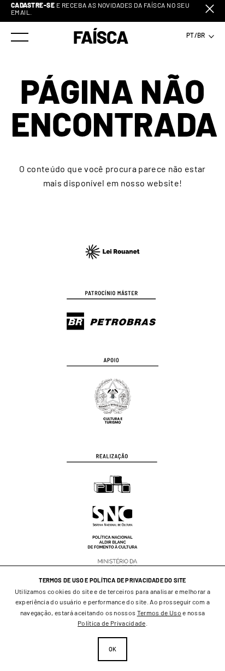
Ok (113, 648)
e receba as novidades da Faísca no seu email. (100, 9)
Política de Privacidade (111, 623)
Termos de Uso (159, 612)
